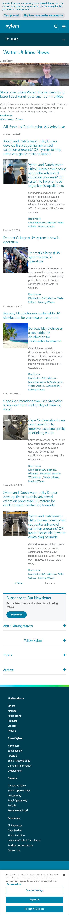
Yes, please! (11, 15)
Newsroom (13, 745)
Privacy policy (14, 884)
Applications (14, 715)
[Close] (63, 874)
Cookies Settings (34, 890)
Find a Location (16, 835)
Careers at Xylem (17, 785)
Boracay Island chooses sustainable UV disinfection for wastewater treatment (31, 315)
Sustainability (15, 750)
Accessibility (14, 795)
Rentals (12, 730)
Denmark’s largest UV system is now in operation (44, 257)
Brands (11, 705)
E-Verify (12, 805)
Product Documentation (20, 845)
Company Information (19, 765)
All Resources (15, 825)
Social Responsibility (19, 760)
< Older (18, 583)
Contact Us (14, 850)
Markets (12, 710)
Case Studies (15, 830)
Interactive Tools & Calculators (24, 840)
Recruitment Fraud (18, 810)
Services (12, 725)
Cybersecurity (15, 770)
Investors (12, 755)
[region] (34, 892)
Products (12, 720)
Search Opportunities (19, 790)
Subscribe (17, 614)
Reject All (34, 900)
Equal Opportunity (17, 800)
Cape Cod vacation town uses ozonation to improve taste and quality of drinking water (33, 405)
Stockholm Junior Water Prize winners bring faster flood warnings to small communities (32, 94)
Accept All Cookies (34, 909)
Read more (6, 115)
